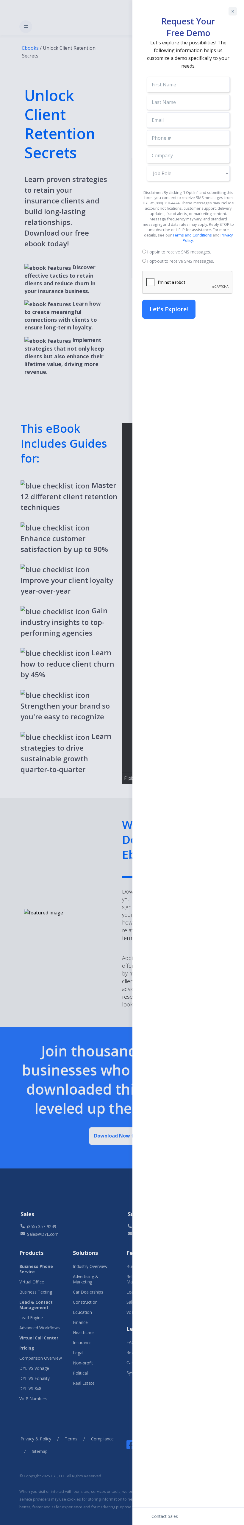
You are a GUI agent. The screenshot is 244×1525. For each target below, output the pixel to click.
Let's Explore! (169, 309)
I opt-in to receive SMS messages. (179, 252)
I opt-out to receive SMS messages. (180, 261)
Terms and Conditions (192, 235)
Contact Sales (164, 1516)
